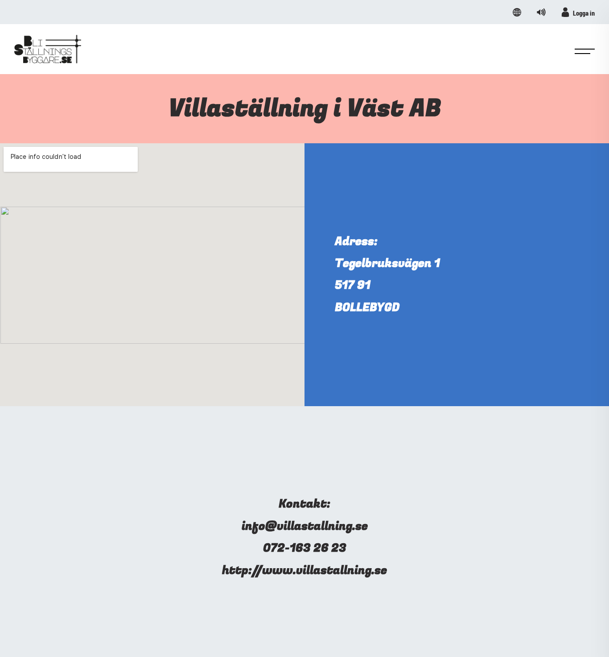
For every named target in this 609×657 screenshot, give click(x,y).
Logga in (584, 12)
